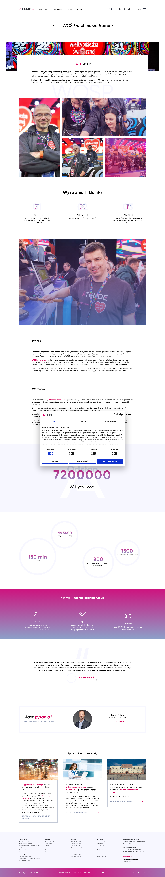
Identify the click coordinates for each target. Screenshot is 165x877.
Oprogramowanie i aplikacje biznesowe (30, 858)
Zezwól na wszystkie (110, 461)
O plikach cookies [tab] (111, 421)
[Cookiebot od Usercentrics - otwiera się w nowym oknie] (115, 414)
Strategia (100, 843)
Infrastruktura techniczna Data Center (29, 845)
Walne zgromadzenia (77, 856)
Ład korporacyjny (76, 854)
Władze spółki (101, 845)
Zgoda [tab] (54, 421)
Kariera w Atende (102, 852)
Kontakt (99, 854)
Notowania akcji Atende (78, 847)
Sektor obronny (49, 850)
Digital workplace (24, 847)
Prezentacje (74, 852)
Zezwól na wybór (82, 461)
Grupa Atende (101, 841)
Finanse (47, 845)
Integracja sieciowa (24, 841)
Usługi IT (22, 854)
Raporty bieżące (76, 843)
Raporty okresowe (76, 845)
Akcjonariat (74, 850)
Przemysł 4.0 (48, 847)
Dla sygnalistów (101, 856)
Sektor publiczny (49, 852)
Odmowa (55, 461)
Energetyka (48, 843)
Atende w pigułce (76, 841)
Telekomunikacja (49, 841)
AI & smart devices (24, 860)
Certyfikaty (100, 850)
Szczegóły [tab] (82, 421)
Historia (99, 847)
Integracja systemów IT (25, 843)
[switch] (71, 453)
